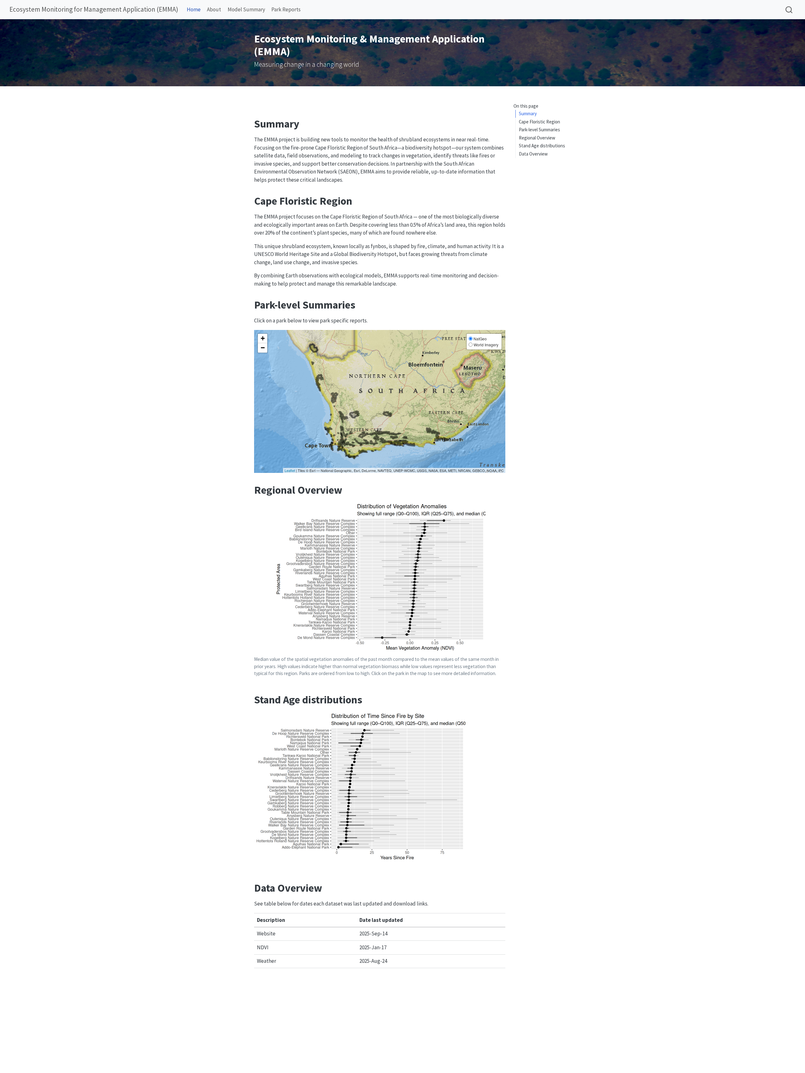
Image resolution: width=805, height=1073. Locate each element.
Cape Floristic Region (539, 122)
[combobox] (789, 9)
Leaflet (290, 470)
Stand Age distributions (542, 146)
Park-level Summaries (539, 130)
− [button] (263, 348)
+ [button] (263, 338)
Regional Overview (537, 138)
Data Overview (533, 154)
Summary (528, 113)
